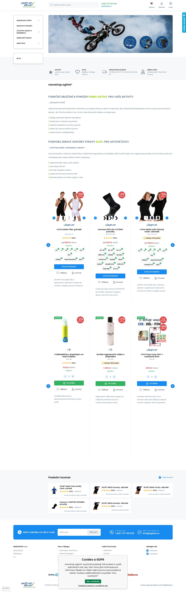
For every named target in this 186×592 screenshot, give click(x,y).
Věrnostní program (66, 553)
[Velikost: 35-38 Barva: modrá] (116, 218)
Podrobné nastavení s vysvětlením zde (93, 586)
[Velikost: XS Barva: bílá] (69, 218)
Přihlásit (93, 532)
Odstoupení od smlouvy (68, 550)
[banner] (28, 5)
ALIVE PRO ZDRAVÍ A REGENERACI (24, 32)
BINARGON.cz (168, 585)
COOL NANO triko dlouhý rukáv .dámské (152, 230)
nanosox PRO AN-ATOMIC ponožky (110, 230)
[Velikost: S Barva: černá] (158, 218)
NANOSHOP (108, 550)
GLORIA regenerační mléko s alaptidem (110, 355)
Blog (19, 58)
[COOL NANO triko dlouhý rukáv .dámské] (152, 206)
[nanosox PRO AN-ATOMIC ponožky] (110, 206)
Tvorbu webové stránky (149, 585)
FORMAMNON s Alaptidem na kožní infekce (69, 355)
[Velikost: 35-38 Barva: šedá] (110, 218)
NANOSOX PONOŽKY (24, 26)
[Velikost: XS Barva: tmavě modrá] (75, 218)
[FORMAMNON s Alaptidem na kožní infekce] (69, 331)
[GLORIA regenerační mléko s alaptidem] (110, 331)
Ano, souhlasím (93, 581)
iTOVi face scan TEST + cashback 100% (152, 355)
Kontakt (106, 553)
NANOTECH (21, 43)
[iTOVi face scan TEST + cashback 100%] (152, 331)
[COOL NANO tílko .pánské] (69, 206)
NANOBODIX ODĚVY (24, 20)
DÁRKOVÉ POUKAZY (24, 38)
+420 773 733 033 (109, 3)
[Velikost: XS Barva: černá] (63, 218)
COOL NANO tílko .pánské (69, 229)
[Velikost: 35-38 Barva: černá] (104, 218)
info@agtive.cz (106, 6)
